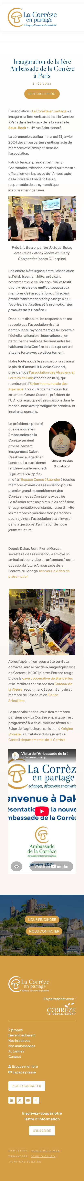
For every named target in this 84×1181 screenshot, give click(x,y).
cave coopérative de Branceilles (47, 678)
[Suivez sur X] (20, 1100)
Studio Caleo (43, 1156)
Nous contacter (26, 1086)
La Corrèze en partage (49, 111)
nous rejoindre (42, 919)
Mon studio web (45, 1150)
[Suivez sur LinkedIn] (11, 1100)
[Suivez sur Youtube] (28, 1100)
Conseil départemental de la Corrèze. (37, 739)
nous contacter (44, 931)
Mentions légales (25, 1161)
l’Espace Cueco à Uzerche (39, 479)
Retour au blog (42, 93)
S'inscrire (42, 1130)
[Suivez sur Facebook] (36, 1100)
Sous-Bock (17, 127)
